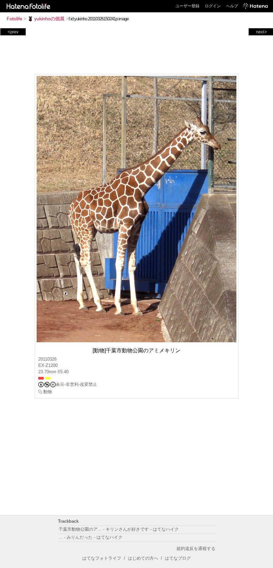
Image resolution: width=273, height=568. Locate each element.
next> (261, 31)
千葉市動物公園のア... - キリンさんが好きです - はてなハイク (119, 529)
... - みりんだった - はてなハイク (91, 537)
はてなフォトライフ (101, 558)
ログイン (213, 6)
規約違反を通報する (195, 548)
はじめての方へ (143, 558)
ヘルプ (232, 6)
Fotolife (14, 18)
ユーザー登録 (187, 6)
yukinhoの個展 (49, 18)
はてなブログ (178, 558)
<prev (13, 31)
